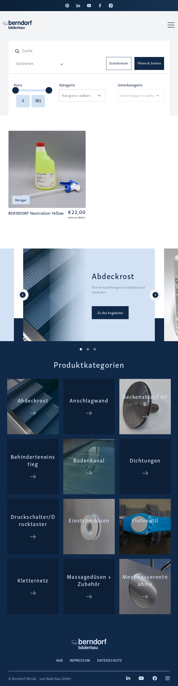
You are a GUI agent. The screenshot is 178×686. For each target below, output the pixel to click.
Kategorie (67, 84)
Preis (18, 84)
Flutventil (145, 520)
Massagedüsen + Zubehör (89, 580)
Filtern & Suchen (149, 63)
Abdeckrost (33, 400)
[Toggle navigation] (171, 25)
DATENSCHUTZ (109, 660)
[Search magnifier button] (17, 51)
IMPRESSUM (80, 660)
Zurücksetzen (118, 63)
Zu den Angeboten (110, 312)
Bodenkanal (89, 460)
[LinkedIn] (78, 5)
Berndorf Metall (24, 678)
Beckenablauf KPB (145, 400)
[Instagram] (110, 5)
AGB (59, 660)
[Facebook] (100, 5)
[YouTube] (89, 5)
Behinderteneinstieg (33, 460)
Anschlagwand (89, 400)
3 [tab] (96, 350)
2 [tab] (89, 350)
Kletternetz (32, 580)
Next (155, 295)
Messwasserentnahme (145, 580)
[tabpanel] (89, 295)
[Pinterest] (67, 5)
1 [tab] (82, 350)
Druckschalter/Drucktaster (33, 520)
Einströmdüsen (89, 520)
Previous (23, 295)
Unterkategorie (130, 84)
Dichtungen (145, 460)
